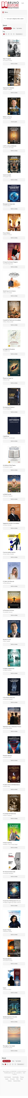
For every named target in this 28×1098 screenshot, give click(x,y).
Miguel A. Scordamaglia (9, 438)
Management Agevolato (9, 204)
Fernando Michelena (8, 873)
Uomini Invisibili (7, 175)
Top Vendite (19, 28)
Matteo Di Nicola (8, 234)
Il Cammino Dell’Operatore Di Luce (12, 900)
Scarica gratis (14, 121)
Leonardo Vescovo (8, 612)
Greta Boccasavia (8, 1047)
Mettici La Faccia (7, 117)
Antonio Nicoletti (7, 525)
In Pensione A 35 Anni (8, 610)
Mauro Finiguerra (8, 815)
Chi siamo (12, 1079)
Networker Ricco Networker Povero (12, 726)
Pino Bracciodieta (8, 728)
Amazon (10, 1081)
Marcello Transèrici (8, 496)
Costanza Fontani (8, 60)
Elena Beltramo (7, 583)
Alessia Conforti (7, 989)
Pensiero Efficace (7, 755)
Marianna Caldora (8, 931)
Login (22, 3)
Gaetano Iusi (7, 350)
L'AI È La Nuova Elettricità (9, 146)
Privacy (22, 1077)
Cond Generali (7, 1077)
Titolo (14, 28)
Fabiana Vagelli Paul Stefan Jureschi (12, 902)
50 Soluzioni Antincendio (9, 871)
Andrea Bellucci (7, 205)
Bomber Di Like (7, 639)
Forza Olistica (6, 233)
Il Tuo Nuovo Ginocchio (9, 697)
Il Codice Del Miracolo (8, 581)
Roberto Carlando (8, 89)
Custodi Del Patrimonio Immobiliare (12, 320)
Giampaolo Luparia (8, 467)
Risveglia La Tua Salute (9, 1046)
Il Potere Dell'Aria (7, 842)
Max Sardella (7, 641)
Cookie (6, 1079)
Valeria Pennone (7, 670)
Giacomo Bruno (7, 118)
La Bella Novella (7, 494)
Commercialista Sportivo (9, 552)
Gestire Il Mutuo (7, 930)
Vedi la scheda (14, 63)
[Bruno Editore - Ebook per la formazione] (10, 5)
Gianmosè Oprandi (8, 699)
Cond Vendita (16, 1077)
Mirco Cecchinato (8, 292)
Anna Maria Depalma (8, 1018)
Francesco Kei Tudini (9, 147)
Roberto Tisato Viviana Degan (11, 844)
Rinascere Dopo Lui (8, 378)
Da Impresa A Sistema (8, 407)
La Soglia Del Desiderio (9, 349)
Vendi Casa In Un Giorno (9, 291)
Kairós (4, 988)
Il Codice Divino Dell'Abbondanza (11, 784)
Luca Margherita (7, 408)
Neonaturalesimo (7, 958)
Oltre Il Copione (7, 58)
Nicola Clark (6, 379)
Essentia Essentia (8, 960)
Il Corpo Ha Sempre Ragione (10, 262)
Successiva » (19, 34)
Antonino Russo (7, 757)
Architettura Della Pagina (9, 465)
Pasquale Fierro (7, 176)
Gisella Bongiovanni (8, 263)
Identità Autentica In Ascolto (10, 1017)
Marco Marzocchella (8, 321)
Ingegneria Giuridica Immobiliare (11, 523)
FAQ (17, 1079)
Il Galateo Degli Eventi (8, 668)
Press (21, 1079)
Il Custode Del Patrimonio (9, 813)
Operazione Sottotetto (8, 88)
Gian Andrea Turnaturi (9, 554)
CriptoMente (6, 436)
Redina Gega (7, 786)
